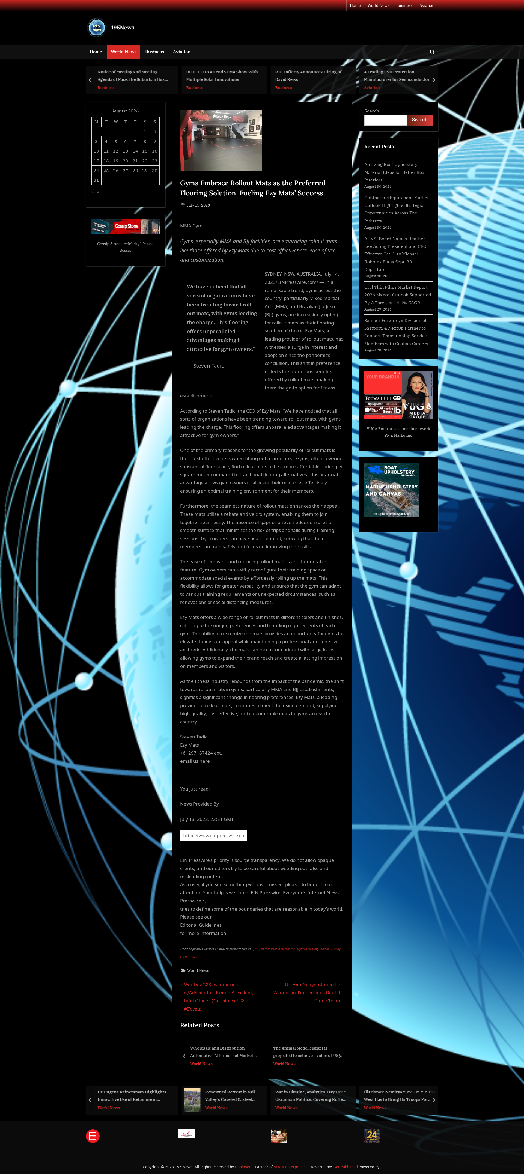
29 (145, 170)
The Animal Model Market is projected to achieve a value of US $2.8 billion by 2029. (223, 1052)
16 (154, 151)
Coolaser (243, 1166)
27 (125, 170)
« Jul (96, 191)
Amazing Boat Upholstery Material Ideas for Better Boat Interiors (395, 172)
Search (371, 111)
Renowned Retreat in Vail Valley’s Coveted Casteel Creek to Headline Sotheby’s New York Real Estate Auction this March (232, 1096)
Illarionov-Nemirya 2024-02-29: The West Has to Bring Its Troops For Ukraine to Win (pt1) (400, 1096)
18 (106, 160)
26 (115, 170)
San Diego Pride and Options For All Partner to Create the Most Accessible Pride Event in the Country (309, 1052)
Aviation (426, 5)
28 (135, 170)
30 (154, 170)
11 (106, 151)
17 (96, 160)
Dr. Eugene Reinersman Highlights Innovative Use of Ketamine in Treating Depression (131, 1096)
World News (378, 5)
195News (122, 27)
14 (135, 151)
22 (145, 160)
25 (106, 170)
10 (96, 151)
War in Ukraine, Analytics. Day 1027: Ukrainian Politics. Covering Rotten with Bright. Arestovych (310, 1096)
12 (115, 151)
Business (404, 5)
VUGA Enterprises (383, 428)
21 (135, 160)
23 (154, 160)
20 (125, 160)
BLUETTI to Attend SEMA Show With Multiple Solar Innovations (222, 75)
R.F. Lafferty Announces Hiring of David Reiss (308, 75)
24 (96, 170)
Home (355, 5)
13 (125, 151)
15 (145, 151)
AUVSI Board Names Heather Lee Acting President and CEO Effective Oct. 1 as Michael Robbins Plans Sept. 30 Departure (395, 254)
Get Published (345, 1166)
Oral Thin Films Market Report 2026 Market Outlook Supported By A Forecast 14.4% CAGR (397, 294)
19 (115, 160)
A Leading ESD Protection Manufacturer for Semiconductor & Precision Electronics (399, 76)
